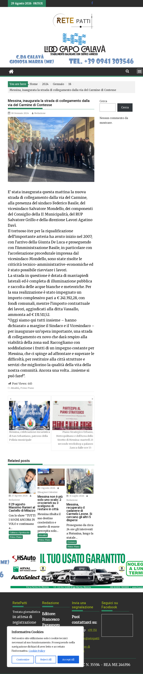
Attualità (15, 388)
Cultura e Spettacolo (19, 532)
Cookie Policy (37, 650)
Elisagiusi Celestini (47, 492)
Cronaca (71, 542)
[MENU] (139, 71)
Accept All (68, 659)
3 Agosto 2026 (47, 488)
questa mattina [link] (56, 192)
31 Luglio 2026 (76, 496)
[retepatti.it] (11, 71)
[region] (45, 646)
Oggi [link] (14, 320)
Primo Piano (27, 388)
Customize (22, 659)
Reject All (45, 659)
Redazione (40, 113)
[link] (56, 192)
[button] (5, 570)
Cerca (103, 101)
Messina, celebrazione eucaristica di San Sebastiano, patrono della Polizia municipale (29, 435)
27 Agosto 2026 (20, 495)
